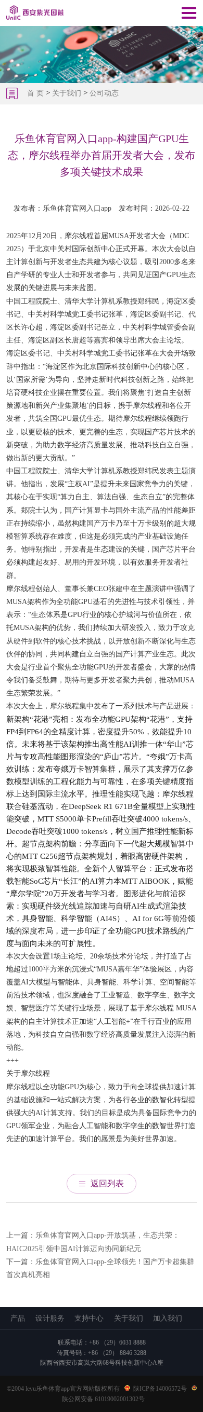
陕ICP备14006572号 (160, 1388)
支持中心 (89, 1318)
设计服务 (50, 1318)
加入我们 (167, 1318)
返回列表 (107, 1183)
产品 (17, 1318)
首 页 (36, 93)
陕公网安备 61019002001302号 (103, 1399)
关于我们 (66, 93)
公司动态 (104, 93)
